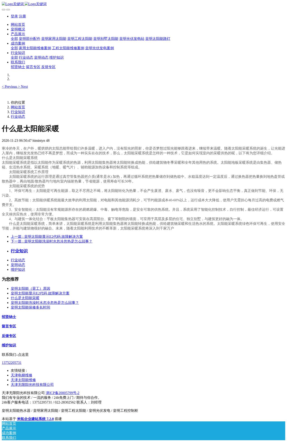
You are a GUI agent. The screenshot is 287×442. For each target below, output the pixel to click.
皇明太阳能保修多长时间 (30, 307)
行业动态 (18, 116)
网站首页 (18, 24)
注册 (22, 16)
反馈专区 (9, 336)
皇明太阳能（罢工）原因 (30, 288)
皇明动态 (18, 265)
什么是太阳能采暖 (25, 298)
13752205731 (12, 363)
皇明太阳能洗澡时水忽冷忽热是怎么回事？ (45, 303)
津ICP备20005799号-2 (62, 393)
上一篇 (47, 236)
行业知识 (18, 112)
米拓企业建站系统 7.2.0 (35, 419)
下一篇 (51, 241)
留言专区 (9, 326)
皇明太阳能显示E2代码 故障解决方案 (40, 293)
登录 (14, 16)
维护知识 (18, 269)
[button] (10, 86)
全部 (14, 39)
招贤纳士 (9, 317)
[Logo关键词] (143, 4)
